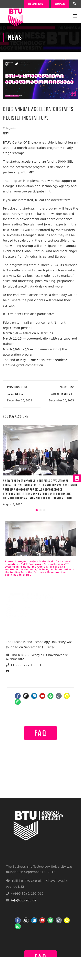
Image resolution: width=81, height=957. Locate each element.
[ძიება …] (74, 4)
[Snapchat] (67, 696)
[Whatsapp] (18, 702)
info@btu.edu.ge (21, 676)
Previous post (17, 387)
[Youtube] (42, 696)
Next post (67, 387)
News (5, 133)
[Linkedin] (34, 696)
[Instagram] (26, 696)
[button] (37, 510)
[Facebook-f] (18, 696)
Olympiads (60, 3)
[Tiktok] (59, 696)
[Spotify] (50, 696)
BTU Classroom (35, 3)
